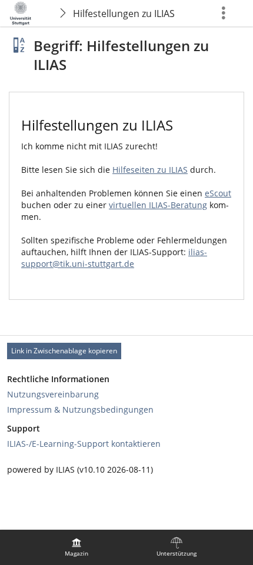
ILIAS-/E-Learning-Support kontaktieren (84, 443)
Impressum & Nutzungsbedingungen (80, 409)
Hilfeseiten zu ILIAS (150, 169)
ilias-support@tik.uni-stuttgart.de (114, 257)
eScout (218, 193)
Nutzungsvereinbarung (53, 394)
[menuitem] (76, 547)
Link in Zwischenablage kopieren (64, 351)
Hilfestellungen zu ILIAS (124, 13)
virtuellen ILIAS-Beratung (158, 204)
